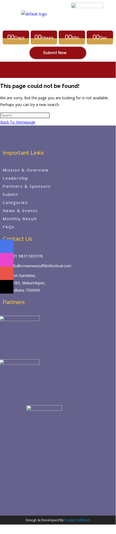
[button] (58, 69)
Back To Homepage (17, 122)
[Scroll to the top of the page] (2, 527)
